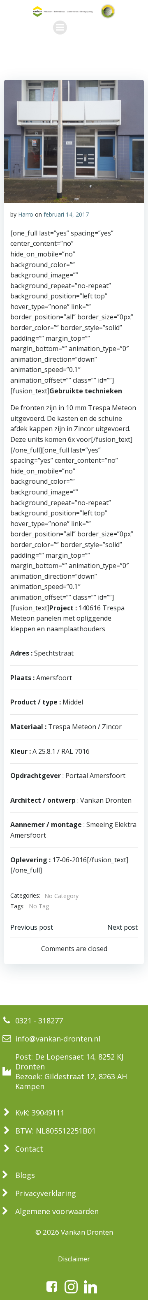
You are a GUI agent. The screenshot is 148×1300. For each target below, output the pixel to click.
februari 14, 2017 (66, 214)
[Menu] (60, 28)
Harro (25, 214)
